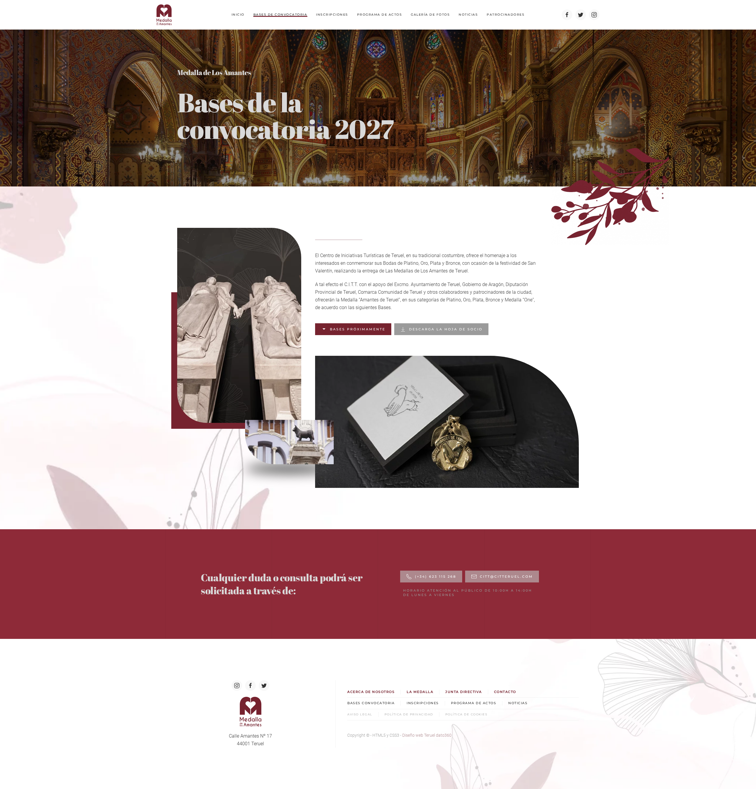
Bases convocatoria (371, 703)
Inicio (238, 15)
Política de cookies (466, 714)
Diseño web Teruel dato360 (427, 735)
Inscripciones (332, 15)
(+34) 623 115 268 (435, 576)
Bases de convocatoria (280, 15)
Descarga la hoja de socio (446, 329)
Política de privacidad (408, 714)
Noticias (468, 15)
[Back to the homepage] (164, 15)
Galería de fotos (430, 15)
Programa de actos (379, 15)
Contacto (505, 692)
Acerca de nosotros (371, 692)
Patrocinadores (505, 15)
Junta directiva (463, 692)
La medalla (420, 692)
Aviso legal (359, 714)
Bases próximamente (357, 329)
